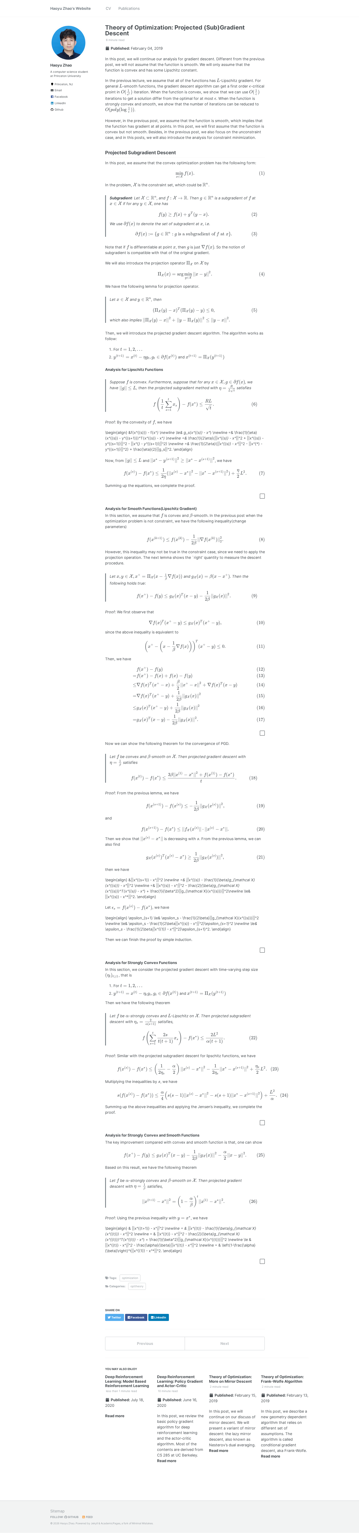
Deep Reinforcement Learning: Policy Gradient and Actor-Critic (180, 1381)
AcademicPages (110, 1523)
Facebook (61, 96)
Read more (114, 1416)
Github (58, 109)
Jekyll (94, 1523)
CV (108, 8)
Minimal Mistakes (142, 1523)
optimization (130, 1278)
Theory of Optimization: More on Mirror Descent (230, 1379)
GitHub (73, 1517)
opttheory (137, 1286)
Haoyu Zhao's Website (70, 8)
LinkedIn (60, 103)
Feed (89, 1517)
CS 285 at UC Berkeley (177, 1455)
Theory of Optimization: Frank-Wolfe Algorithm (282, 1379)
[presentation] (218, 80)
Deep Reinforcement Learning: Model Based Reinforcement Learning (127, 1381)
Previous (145, 1343)
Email (58, 90)
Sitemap (57, 1511)
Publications (129, 8)
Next (224, 1343)
